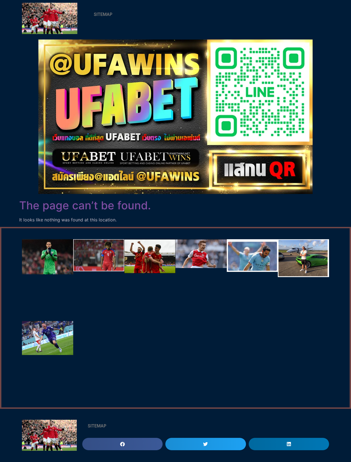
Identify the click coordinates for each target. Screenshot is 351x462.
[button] (122, 444)
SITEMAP (103, 14)
